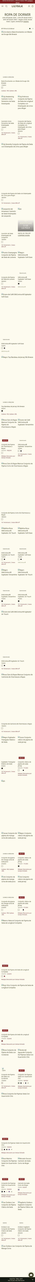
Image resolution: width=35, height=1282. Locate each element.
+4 (28, 1083)
